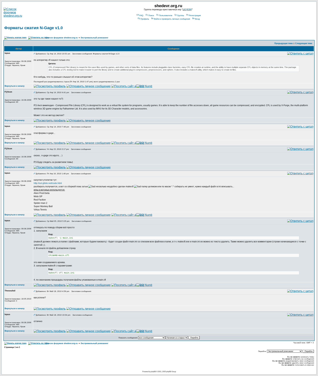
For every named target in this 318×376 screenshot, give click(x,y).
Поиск (151, 15)
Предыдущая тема (283, 43)
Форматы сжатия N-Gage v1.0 (33, 28)
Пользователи (165, 15)
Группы (180, 15)
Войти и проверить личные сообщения (172, 19)
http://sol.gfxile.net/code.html (48, 183)
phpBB (153, 371)
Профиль (144, 19)
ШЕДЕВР (187, 9)
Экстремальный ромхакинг (94, 38)
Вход (197, 19)
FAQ (141, 15)
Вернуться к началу (14, 86)
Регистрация (195, 15)
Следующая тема (303, 43)
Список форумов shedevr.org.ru (61, 38)
